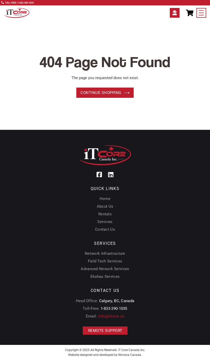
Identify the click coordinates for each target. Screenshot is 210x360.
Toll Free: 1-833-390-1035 (19, 3)
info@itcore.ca (111, 316)
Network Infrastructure (105, 253)
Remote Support (175, 13)
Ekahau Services (105, 276)
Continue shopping (100, 92)
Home (105, 198)
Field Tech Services (105, 261)
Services (104, 221)
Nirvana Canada (129, 355)
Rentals (105, 214)
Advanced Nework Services (105, 269)
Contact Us (105, 229)
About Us (105, 206)
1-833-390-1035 (114, 308)
